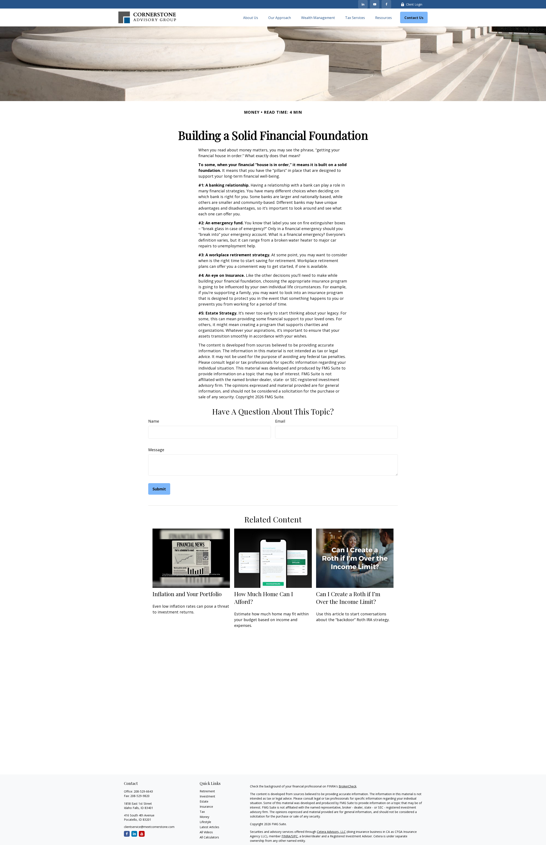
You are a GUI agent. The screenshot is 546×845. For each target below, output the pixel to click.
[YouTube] (374, 4)
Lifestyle (205, 822)
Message (156, 449)
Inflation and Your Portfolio (187, 594)
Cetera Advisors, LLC (331, 832)
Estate (204, 801)
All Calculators (209, 837)
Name (153, 421)
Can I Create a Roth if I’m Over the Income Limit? (348, 597)
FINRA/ (286, 836)
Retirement (207, 791)
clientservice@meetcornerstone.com (149, 827)
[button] (250, 17)
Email (280, 421)
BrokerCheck (347, 786)
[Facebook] (386, 4)
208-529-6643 (143, 791)
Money (204, 817)
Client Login (414, 4)
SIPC (294, 836)
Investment (207, 796)
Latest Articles (209, 827)
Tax (202, 812)
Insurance (206, 806)
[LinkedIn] (363, 4)
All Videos (206, 832)
